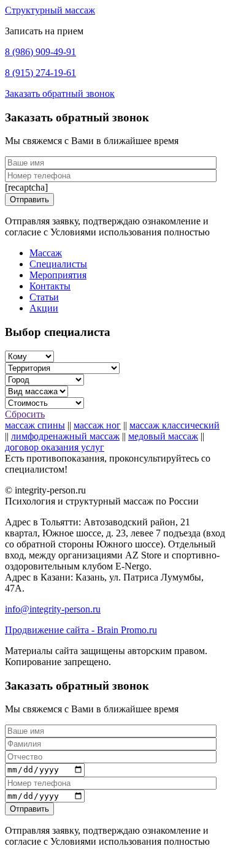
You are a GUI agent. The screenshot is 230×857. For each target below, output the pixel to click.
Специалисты (58, 264)
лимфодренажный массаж (65, 436)
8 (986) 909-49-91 (40, 52)
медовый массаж (163, 436)
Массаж (45, 253)
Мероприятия (57, 275)
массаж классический (174, 425)
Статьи (44, 297)
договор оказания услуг (54, 447)
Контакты (50, 286)
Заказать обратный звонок (60, 93)
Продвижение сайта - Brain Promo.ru (81, 630)
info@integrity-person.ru (53, 609)
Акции (43, 308)
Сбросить (25, 414)
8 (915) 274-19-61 (40, 72)
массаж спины (35, 425)
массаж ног (97, 425)
